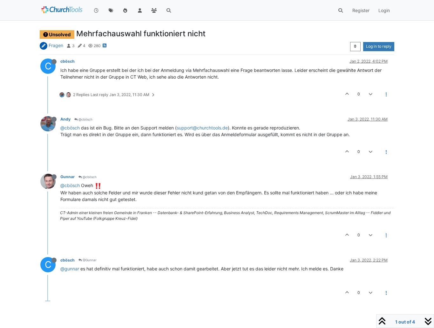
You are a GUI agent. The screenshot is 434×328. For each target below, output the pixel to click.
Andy (65, 119)
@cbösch (85, 119)
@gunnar (69, 268)
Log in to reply (378, 46)
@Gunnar (89, 260)
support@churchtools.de (202, 127)
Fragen (56, 45)
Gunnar (67, 176)
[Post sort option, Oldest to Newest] (355, 46)
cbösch (67, 61)
